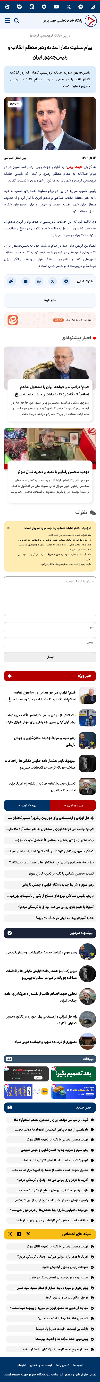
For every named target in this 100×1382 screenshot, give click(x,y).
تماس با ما (62, 1365)
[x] (69, 7)
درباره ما (78, 1365)
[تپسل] (53, 1068)
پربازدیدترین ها (73, 805)
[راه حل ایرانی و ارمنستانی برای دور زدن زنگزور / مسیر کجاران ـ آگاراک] (87, 1020)
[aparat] (7, 7)
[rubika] (44, 7)
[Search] (17, 21)
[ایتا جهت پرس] (50, 321)
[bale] (19, 7)
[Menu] (7, 20)
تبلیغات (21, 1365)
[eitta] (32, 7)
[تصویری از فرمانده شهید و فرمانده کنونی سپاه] (87, 1042)
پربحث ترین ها (27, 805)
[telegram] (81, 7)
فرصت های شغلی (41, 1365)
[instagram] (93, 7)
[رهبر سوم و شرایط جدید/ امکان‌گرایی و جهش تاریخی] (87, 741)
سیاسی (8, 158)
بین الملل (20, 158)
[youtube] (56, 7)
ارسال (50, 657)
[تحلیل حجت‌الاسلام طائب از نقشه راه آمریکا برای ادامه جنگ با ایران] (87, 787)
